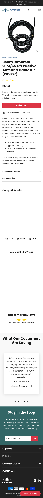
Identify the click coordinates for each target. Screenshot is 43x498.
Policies (6, 456)
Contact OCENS (11, 463)
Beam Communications (10, 57)
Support (7, 448)
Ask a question (8, 178)
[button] (8, 80)
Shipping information (11, 172)
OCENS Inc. (8, 471)
